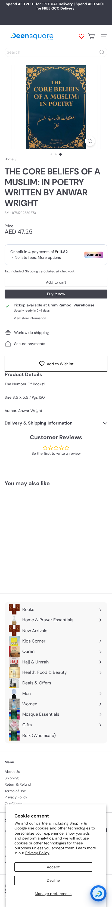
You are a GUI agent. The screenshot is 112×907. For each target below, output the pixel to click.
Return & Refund (18, 784)
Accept (53, 867)
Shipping (31, 271)
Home (9, 159)
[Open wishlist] (82, 36)
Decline (53, 880)
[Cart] (91, 36)
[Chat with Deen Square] (98, 893)
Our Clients (14, 803)
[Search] (102, 52)
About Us (12, 771)
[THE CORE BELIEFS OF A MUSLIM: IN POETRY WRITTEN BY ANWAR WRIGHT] (38, 536)
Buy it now (56, 293)
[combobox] (56, 52)
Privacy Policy (37, 852)
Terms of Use (15, 791)
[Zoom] (90, 141)
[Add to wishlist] (62, 500)
